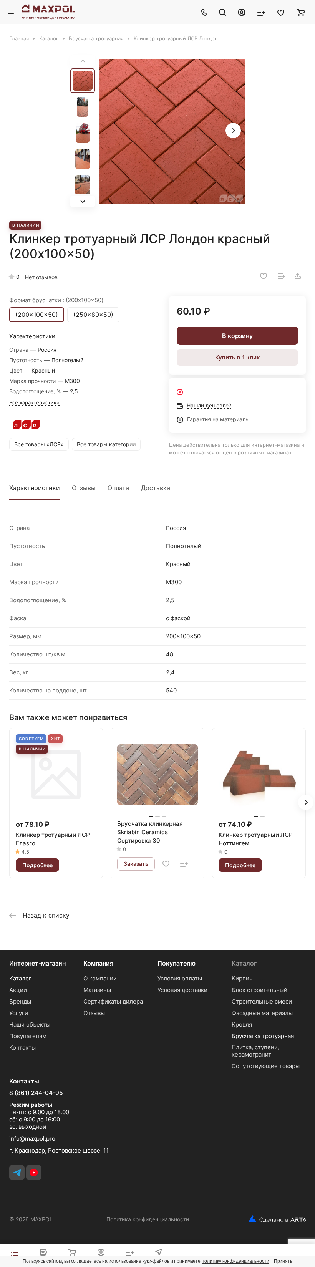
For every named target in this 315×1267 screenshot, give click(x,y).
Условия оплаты (180, 978)
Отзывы (84, 488)
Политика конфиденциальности (147, 1219)
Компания (98, 963)
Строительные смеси (262, 1001)
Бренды (20, 1001)
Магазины (97, 990)
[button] (82, 201)
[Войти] (241, 12)
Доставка (155, 488)
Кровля (242, 1024)
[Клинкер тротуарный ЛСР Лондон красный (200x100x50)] (172, 131)
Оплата (118, 488)
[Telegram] (17, 1172)
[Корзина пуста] (301, 12)
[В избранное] (263, 276)
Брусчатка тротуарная (263, 1036)
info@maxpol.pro (32, 1138)
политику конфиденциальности (235, 1261)
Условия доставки (182, 990)
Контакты (22, 1047)
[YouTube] (33, 1172)
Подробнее (37, 865)
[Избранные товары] (280, 12)
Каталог (20, 978)
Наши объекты (29, 1024)
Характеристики (34, 488)
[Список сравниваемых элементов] (261, 12)
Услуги (18, 1013)
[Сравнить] (282, 276)
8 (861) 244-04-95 (36, 1093)
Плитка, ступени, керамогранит (255, 1050)
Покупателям (27, 1036)
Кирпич (242, 978)
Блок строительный (259, 990)
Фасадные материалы (262, 1013)
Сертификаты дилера (113, 1001)
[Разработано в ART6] (274, 1219)
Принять (283, 1261)
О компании (100, 978)
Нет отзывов (41, 277)
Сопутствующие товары (266, 1066)
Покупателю (177, 963)
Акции (18, 990)
